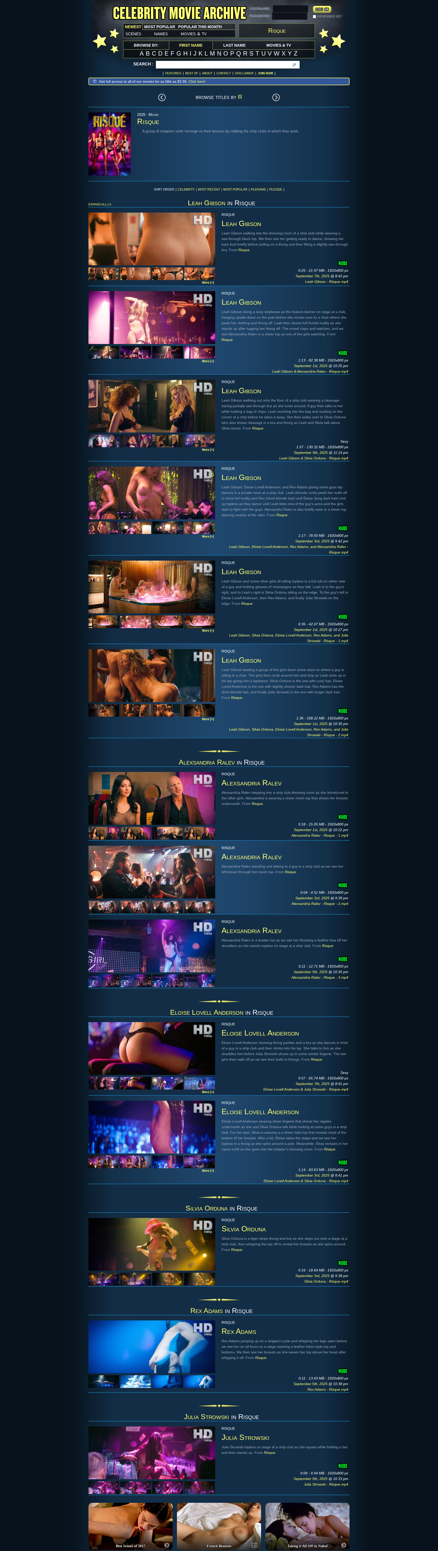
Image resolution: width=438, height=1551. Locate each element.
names (161, 33)
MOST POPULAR (235, 189)
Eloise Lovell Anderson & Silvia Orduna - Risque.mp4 (306, 1181)
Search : (143, 64)
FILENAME (258, 189)
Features (173, 73)
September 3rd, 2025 (313, 541)
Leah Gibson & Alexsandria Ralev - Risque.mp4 (310, 371)
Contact (223, 73)
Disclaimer (244, 73)
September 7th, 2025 (313, 276)
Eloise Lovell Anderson (206, 1012)
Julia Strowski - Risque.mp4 (326, 1484)
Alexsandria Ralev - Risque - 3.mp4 (319, 977)
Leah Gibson (206, 203)
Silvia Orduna (207, 1208)
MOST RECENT (209, 189)
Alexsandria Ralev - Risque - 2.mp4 (319, 904)
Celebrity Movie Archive (179, 13)
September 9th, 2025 (311, 453)
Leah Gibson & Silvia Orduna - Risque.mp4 (313, 458)
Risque (244, 250)
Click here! (197, 81)
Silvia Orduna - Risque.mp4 (326, 1281)
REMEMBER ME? (330, 16)
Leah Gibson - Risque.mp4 (326, 282)
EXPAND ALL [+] (99, 204)
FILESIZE (275, 189)
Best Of (191, 73)
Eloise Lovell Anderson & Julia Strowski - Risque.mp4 (305, 1089)
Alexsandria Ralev (207, 762)
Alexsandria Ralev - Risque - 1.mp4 (319, 835)
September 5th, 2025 (311, 972)
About (207, 73)
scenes (133, 33)
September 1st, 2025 (311, 366)
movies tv (194, 33)
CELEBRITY (186, 189)
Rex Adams (206, 1311)
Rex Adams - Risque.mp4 (327, 1389)
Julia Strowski (206, 1417)
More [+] (208, 282)
